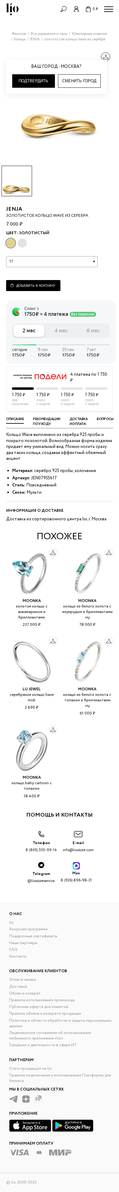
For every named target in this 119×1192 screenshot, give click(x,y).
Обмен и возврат (25, 993)
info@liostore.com (78, 846)
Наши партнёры (23, 943)
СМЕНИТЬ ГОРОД (79, 81)
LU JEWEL (32, 689)
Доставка (18, 987)
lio (11, 922)
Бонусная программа (28, 929)
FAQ (13, 950)
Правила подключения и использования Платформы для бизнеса (60, 1078)
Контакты (18, 956)
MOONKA (32, 601)
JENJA (14, 209)
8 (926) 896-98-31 (76, 876)
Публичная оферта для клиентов (38, 1007)
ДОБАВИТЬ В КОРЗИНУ (36, 285)
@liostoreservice (41, 877)
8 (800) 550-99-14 (41, 846)
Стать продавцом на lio (30, 1069)
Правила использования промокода (42, 1000)
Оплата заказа (22, 980)
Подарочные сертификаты (33, 936)
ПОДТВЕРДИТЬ (33, 81)
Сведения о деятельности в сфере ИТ (43, 1045)
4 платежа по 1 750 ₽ (88, 378)
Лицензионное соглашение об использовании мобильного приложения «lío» (50, 1035)
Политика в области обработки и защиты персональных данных (60, 1023)
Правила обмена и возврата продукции (45, 1014)
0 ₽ (95, 9)
